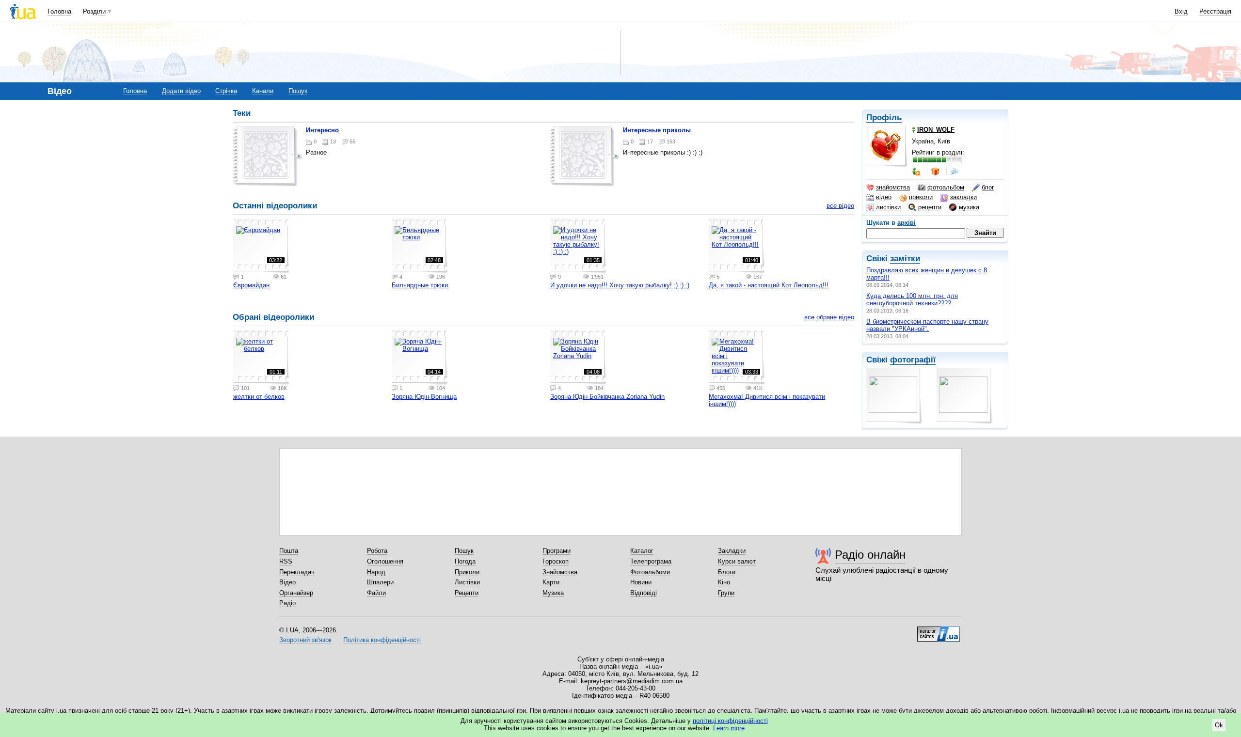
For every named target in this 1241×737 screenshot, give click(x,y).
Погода (465, 561)
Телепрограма (650, 561)
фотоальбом (945, 187)
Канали (262, 90)
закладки (963, 197)
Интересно (322, 130)
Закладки (732, 550)
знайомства (893, 187)
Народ (376, 572)
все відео (840, 205)
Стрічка (226, 90)
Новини (641, 582)
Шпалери (380, 582)
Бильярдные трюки (420, 285)
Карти (550, 582)
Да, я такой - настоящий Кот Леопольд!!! (768, 285)
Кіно (724, 582)
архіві (906, 222)
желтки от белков (259, 396)
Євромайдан (251, 285)
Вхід (1181, 11)
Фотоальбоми (650, 572)
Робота (377, 550)
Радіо (287, 603)
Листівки (467, 582)
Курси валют (737, 561)
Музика (553, 592)
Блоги (726, 572)
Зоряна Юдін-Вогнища (424, 396)
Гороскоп (555, 561)
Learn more (729, 728)
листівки (888, 207)
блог (988, 187)
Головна (59, 11)
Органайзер (296, 592)
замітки (905, 258)
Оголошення (385, 561)
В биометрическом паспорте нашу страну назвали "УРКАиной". (927, 325)
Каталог (641, 550)
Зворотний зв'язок (305, 639)
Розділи (94, 11)
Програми (556, 550)
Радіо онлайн (870, 554)
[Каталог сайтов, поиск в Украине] (938, 630)
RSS (285, 561)
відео (883, 197)
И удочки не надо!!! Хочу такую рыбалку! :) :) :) (619, 285)
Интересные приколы (657, 130)
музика (969, 207)
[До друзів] (917, 171)
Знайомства (559, 572)
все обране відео (829, 317)
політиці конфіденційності (730, 720)
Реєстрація (1215, 11)
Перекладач (297, 572)
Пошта (288, 550)
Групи (726, 592)
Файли (376, 592)
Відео (287, 582)
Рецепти (466, 592)
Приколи (467, 572)
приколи (921, 197)
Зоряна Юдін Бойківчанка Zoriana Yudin (607, 396)
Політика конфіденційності (382, 639)
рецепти (929, 207)
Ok (1219, 725)
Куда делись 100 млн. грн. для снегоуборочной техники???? (912, 299)
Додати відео (181, 90)
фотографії (913, 359)
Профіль (884, 117)
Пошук (297, 90)
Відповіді (643, 592)
